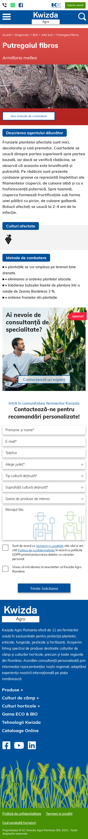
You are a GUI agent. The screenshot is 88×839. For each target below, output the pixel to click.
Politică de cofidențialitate (21, 814)
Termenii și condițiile (50, 546)
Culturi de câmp (18, 698)
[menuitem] (53, 5)
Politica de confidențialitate (36, 550)
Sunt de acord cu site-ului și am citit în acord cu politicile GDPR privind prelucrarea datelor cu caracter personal (47, 552)
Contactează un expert (44, 379)
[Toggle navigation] (6, 17)
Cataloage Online (20, 730)
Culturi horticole (19, 706)
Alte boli (47, 35)
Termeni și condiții (59, 814)
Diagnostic (22, 35)
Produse (10, 690)
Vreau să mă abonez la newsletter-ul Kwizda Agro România (46, 569)
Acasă (6, 35)
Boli (35, 35)
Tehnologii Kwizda (21, 722)
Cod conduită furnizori (19, 823)
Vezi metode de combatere (29, 116)
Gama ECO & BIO (20, 714)
